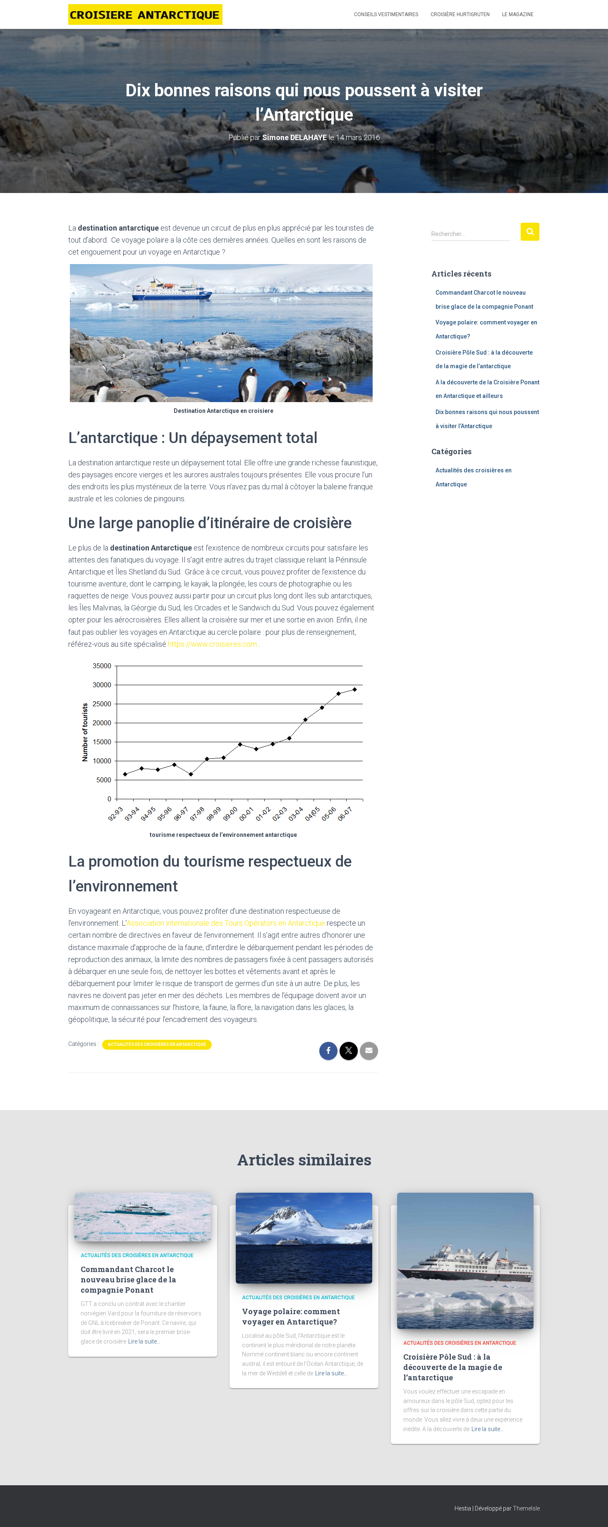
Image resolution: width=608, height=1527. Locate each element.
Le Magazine (518, 14)
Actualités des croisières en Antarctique (157, 1044)
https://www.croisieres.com (212, 644)
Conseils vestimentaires (386, 14)
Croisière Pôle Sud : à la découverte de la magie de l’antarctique (452, 1367)
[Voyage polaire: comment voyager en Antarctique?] (304, 1237)
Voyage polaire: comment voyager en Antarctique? (291, 1316)
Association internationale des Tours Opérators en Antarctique (226, 923)
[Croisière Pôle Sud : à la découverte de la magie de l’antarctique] (465, 1260)
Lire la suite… (144, 1341)
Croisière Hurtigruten (460, 14)
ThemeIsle (526, 1508)
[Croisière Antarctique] (145, 14)
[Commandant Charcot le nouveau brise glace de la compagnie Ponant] (142, 1216)
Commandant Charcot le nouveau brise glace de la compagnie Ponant (128, 1279)
